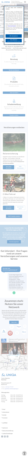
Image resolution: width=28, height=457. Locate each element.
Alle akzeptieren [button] (14, 36)
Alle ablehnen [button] (13, 40)
